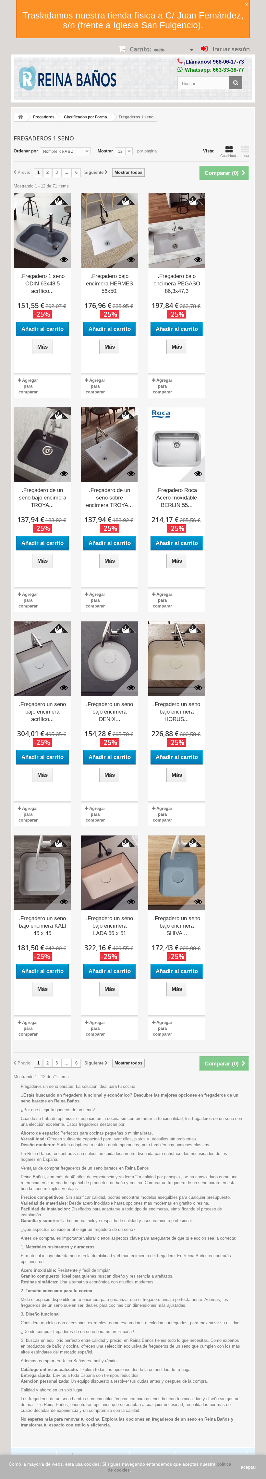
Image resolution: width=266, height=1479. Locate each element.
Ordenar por (26, 151)
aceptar (248, 1467)
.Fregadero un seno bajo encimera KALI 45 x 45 (42, 925)
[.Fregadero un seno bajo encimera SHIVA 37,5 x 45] (176, 873)
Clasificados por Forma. (86, 117)
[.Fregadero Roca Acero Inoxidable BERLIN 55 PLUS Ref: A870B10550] (176, 444)
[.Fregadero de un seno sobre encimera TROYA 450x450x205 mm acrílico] (109, 444)
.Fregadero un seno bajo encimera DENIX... (109, 711)
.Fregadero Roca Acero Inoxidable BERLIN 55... (176, 497)
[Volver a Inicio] (20, 117)
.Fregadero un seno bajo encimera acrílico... (42, 711)
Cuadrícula (228, 156)
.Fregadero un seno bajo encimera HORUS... (176, 711)
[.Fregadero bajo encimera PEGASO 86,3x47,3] (176, 230)
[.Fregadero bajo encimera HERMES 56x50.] (109, 230)
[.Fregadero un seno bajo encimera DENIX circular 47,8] (109, 658)
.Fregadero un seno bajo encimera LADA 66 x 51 (109, 925)
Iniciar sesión (230, 49)
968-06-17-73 (228, 62)
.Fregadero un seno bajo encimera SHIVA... (176, 925)
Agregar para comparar (28, 386)
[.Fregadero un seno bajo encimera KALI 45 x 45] (42, 873)
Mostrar (105, 151)
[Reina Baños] (67, 80)
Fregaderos (43, 117)
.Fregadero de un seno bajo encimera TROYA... (42, 497)
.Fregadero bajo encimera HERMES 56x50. (109, 283)
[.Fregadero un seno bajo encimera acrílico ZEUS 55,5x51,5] (42, 658)
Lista (245, 156)
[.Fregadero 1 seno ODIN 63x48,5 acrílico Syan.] (42, 230)
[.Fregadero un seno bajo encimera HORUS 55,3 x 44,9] (176, 658)
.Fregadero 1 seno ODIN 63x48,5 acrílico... (42, 283)
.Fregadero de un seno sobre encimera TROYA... (109, 497)
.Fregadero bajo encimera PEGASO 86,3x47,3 (176, 283)
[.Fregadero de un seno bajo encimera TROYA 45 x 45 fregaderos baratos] (42, 444)
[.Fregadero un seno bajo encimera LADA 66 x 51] (109, 873)
